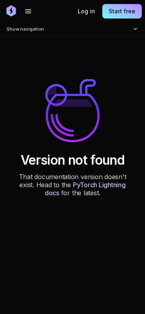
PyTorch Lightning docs (85, 189)
